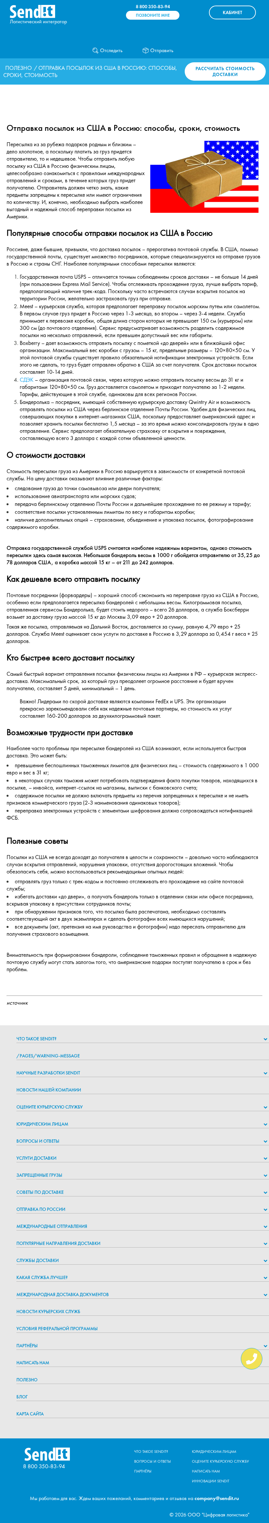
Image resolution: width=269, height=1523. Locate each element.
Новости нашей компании (48, 1090)
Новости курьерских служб (48, 1311)
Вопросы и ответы (37, 1141)
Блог (22, 1397)
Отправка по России (40, 1209)
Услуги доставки (36, 1158)
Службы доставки (37, 1260)
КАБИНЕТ (232, 12)
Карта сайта (30, 1414)
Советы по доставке (40, 1192)
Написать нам (32, 1363)
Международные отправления (51, 1226)
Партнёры (27, 1346)
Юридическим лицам (42, 1124)
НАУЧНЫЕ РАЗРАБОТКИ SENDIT (48, 1073)
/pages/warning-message (48, 1056)
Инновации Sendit (210, 1481)
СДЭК (26, 379)
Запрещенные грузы (39, 1175)
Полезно (18, 67)
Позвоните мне (153, 15)
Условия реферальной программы (57, 1329)
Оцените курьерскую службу (49, 1107)
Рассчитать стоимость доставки (225, 71)
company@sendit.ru (217, 1498)
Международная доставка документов (62, 1294)
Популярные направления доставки (58, 1243)
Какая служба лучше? (42, 1277)
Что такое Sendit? (36, 1039)
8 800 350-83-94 (153, 7)
